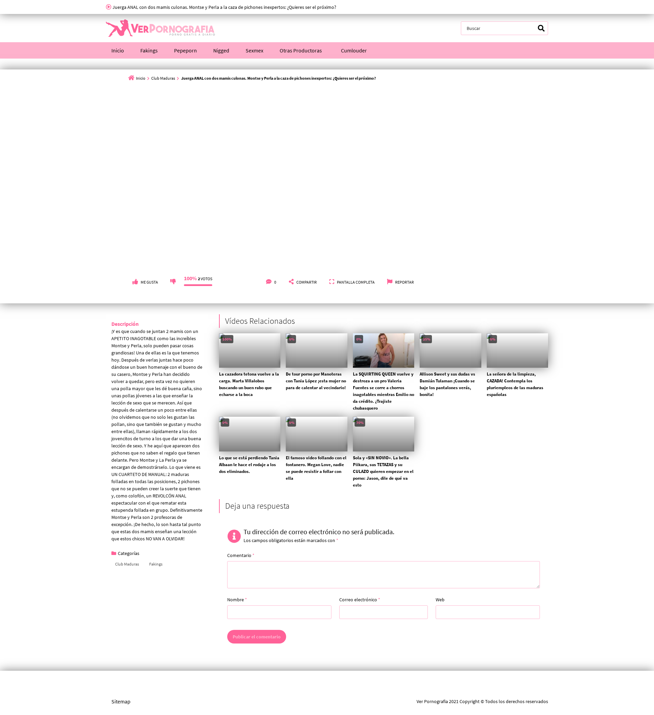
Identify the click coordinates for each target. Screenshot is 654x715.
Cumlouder (354, 50)
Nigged (221, 50)
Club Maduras (163, 78)
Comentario (240, 555)
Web (440, 600)
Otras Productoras (301, 50)
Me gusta (149, 282)
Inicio (117, 50)
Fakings (149, 50)
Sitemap (120, 701)
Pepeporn (185, 50)
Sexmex (254, 50)
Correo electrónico (359, 600)
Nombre (237, 600)
